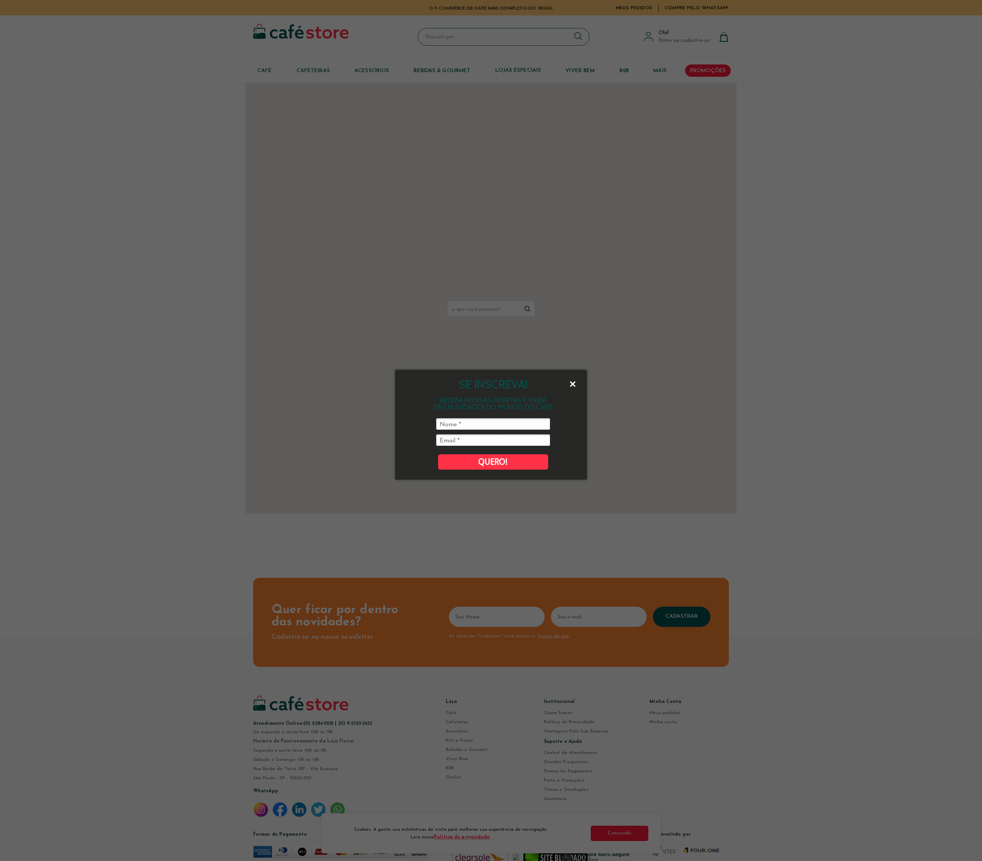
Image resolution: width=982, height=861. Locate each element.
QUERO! (492, 462)
